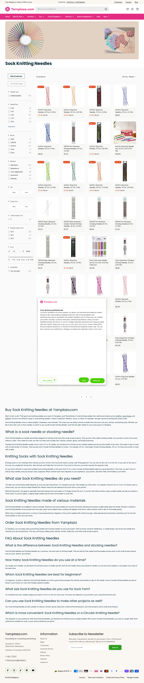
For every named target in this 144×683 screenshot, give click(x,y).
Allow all (96, 381)
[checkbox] (20, 96)
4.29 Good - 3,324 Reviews (75, 2)
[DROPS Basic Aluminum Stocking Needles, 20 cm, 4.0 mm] (48, 208)
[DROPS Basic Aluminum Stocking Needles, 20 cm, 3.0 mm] (48, 246)
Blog (136, 2)
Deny (84, 381)
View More (11, 127)
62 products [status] (41, 77)
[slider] (9, 257)
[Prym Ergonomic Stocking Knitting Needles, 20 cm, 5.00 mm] (125, 324)
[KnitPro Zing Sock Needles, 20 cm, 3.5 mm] (48, 171)
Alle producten (16, 76)
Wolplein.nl (15, 677)
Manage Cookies (133, 677)
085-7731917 (12, 656)
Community (118, 2)
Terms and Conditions (95, 677)
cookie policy (82, 324)
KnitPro (119, 416)
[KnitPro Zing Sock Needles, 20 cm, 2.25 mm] (73, 96)
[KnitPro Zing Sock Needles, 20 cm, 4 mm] (48, 132)
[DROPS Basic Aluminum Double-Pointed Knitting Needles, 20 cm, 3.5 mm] (73, 208)
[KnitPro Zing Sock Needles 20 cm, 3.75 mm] (125, 363)
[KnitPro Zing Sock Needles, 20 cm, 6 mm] (73, 285)
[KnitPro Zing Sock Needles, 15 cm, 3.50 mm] (99, 132)
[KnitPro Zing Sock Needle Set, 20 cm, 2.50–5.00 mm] (125, 132)
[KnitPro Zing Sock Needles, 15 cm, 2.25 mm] (125, 171)
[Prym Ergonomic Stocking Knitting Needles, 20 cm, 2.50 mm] (48, 285)
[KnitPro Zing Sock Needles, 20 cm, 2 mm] (125, 285)
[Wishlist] (128, 9)
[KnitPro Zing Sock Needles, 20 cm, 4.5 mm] (125, 96)
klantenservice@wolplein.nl (16, 660)
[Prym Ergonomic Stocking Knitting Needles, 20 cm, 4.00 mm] (125, 246)
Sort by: (128, 77)
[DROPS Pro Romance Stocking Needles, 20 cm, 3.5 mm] (73, 132)
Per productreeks (16, 84)
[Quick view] (57, 105)
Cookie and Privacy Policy (115, 677)
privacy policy (70, 324)
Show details (47, 381)
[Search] (106, 9)
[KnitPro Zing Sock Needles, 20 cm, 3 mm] (73, 171)
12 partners (65, 322)
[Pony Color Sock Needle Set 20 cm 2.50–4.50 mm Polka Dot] (99, 246)
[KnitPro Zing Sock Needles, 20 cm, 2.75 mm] (99, 171)
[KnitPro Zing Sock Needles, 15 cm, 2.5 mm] (99, 96)
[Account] (132, 9)
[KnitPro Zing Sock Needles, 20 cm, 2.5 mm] (48, 96)
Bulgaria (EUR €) (63, 671)
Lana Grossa (126, 416)
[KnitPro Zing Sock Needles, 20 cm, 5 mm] (99, 285)
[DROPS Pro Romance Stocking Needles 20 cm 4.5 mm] (125, 208)
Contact (128, 2)
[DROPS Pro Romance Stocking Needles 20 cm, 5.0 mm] (99, 208)
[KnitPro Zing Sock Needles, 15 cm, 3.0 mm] (73, 246)
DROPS (8, 419)
